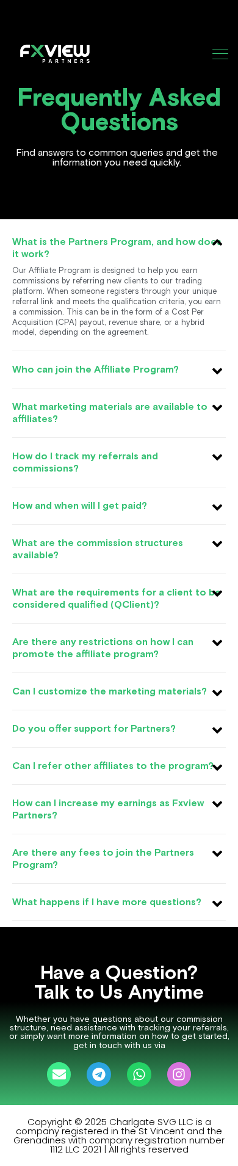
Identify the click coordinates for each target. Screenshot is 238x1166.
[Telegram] (99, 1074)
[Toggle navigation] (221, 54)
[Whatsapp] (139, 1074)
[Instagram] (179, 1074)
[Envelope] (59, 1074)
